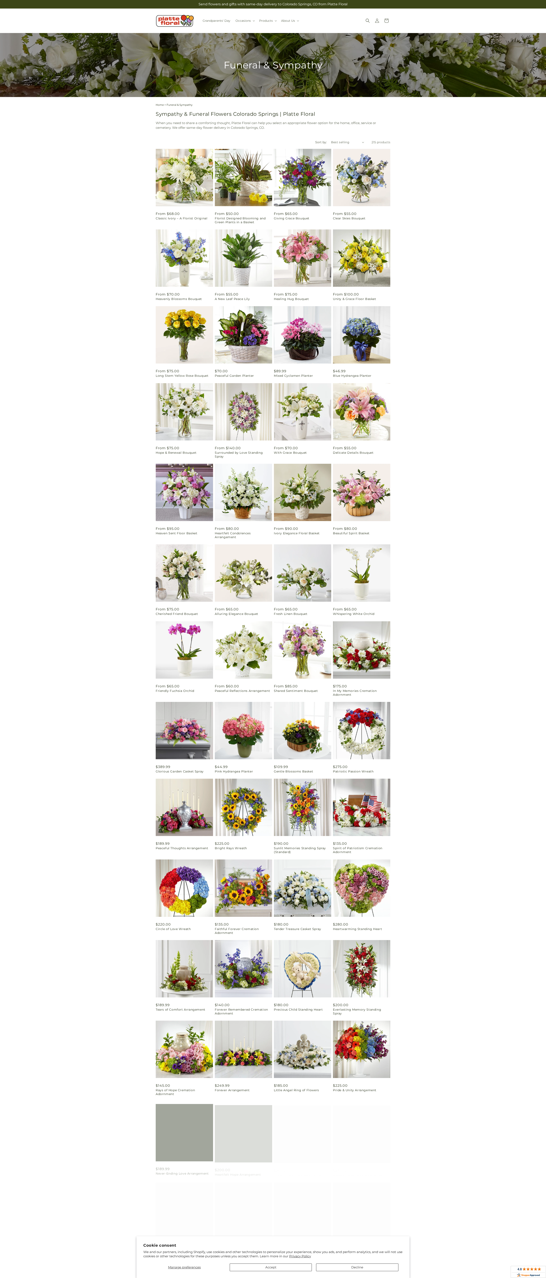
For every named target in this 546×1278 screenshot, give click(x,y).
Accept (270, 1267)
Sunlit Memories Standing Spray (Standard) (300, 850)
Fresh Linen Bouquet (290, 614)
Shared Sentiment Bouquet (296, 691)
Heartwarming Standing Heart (357, 929)
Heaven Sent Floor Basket (176, 533)
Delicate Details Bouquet (353, 453)
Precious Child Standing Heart (298, 1009)
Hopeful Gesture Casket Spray (298, 1171)
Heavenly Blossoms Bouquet (179, 299)
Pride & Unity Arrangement (354, 1090)
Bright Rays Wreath (231, 848)
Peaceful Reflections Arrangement (242, 691)
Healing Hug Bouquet (291, 299)
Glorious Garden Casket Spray (180, 771)
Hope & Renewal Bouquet (176, 453)
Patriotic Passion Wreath (353, 771)
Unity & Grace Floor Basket (354, 299)
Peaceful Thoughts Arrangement (182, 848)
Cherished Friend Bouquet (177, 614)
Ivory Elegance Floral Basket (297, 533)
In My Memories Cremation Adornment (355, 693)
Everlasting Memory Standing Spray (357, 1011)
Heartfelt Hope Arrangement (238, 1171)
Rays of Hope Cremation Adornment (175, 1092)
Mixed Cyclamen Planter (293, 376)
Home (160, 104)
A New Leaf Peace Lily (232, 299)
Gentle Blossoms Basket (293, 771)
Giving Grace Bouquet (291, 218)
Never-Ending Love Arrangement (182, 1171)
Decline (357, 1267)
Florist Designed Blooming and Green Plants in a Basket (240, 220)
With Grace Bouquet (290, 453)
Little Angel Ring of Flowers (296, 1090)
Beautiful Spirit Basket (351, 533)
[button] (245, 20)
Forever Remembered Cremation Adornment (241, 1011)
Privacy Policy (300, 1256)
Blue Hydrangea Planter (352, 376)
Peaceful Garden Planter (234, 376)
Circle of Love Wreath (173, 929)
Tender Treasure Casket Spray (297, 929)
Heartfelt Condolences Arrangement (233, 535)
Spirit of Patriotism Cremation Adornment (357, 850)
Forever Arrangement (232, 1090)
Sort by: (321, 142)
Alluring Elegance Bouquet (236, 614)
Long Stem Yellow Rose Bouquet (182, 376)
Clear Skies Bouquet (349, 218)
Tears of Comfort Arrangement (180, 1009)
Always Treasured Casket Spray (358, 1171)
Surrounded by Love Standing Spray (239, 454)
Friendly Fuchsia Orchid (175, 691)
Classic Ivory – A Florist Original (181, 218)
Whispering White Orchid (354, 614)
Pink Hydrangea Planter (234, 771)
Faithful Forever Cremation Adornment (237, 931)
